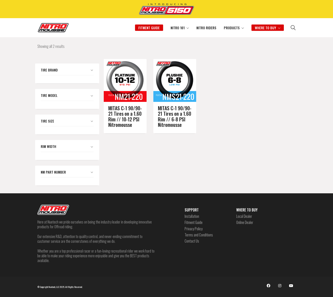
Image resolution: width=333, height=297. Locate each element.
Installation (192, 216)
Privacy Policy (194, 228)
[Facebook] (268, 285)
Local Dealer (244, 216)
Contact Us (192, 241)
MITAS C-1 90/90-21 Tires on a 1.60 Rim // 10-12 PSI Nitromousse (125, 116)
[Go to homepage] (53, 28)
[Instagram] (279, 285)
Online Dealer (244, 222)
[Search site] (293, 28)
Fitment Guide (194, 222)
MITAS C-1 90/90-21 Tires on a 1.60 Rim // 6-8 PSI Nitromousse (174, 116)
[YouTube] (291, 285)
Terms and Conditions (199, 235)
